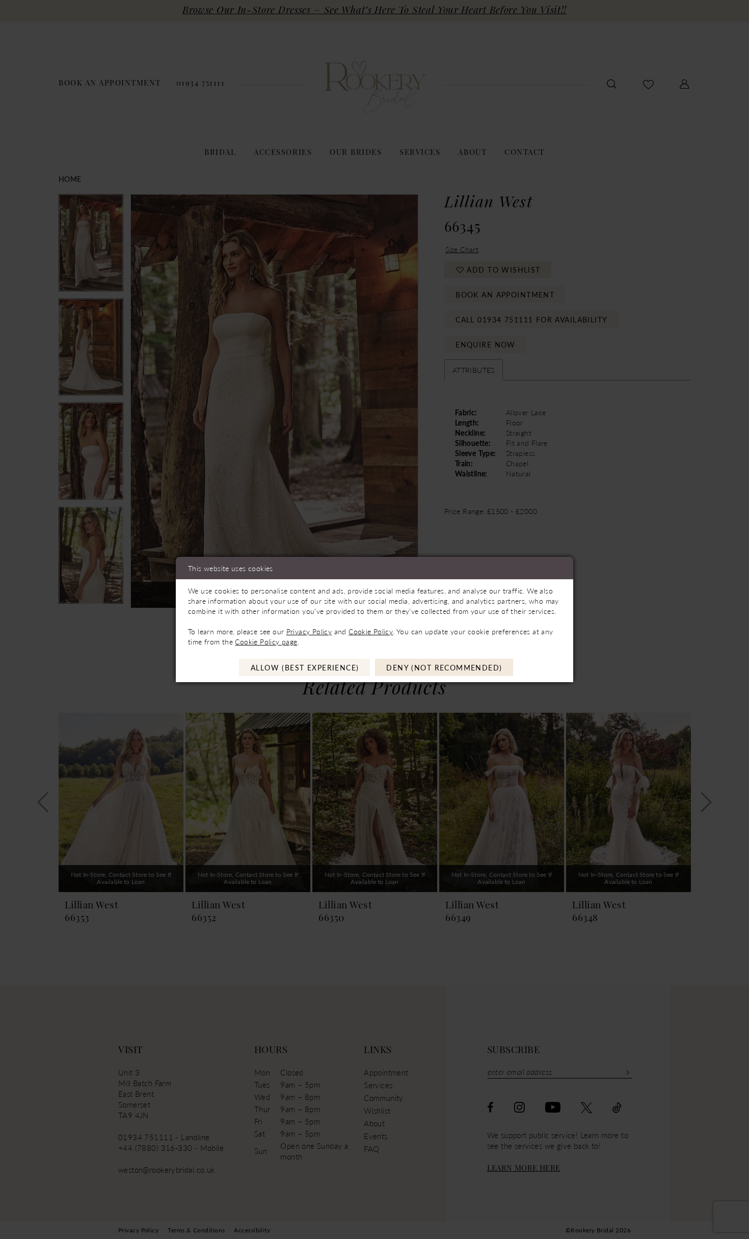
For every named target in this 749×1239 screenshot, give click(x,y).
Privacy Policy (309, 631)
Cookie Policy (371, 631)
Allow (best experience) (305, 667)
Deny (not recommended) (444, 667)
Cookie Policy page (266, 641)
